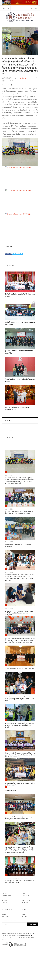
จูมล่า (3, 938)
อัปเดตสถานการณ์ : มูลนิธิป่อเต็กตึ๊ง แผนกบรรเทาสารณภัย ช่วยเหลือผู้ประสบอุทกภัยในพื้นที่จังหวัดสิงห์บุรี (19, 725)
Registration (25, 896)
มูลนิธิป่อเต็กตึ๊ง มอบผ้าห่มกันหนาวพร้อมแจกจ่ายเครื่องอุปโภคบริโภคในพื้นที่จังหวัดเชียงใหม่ (19, 513)
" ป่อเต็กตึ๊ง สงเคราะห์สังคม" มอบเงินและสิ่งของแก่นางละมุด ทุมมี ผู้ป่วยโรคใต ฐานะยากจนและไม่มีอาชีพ (19, 699)
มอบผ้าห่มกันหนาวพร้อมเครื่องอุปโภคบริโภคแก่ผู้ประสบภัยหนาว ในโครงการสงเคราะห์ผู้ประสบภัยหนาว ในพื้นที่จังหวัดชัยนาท (19, 881)
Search (24, 898)
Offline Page (25, 903)
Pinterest (24, 917)
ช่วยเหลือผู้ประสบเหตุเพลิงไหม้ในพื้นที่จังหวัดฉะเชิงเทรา (18, 545)
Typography (5, 917)
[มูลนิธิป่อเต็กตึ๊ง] (20, 17)
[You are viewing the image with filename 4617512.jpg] (21, 201)
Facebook (24, 912)
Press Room (5, 900)
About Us (4, 893)
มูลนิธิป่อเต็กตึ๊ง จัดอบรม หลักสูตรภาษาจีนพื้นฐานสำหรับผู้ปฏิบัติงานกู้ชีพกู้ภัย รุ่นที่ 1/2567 (19, 818)
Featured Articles (7, 910)
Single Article (6, 912)
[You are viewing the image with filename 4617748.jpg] (21, 224)
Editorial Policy (6, 896)
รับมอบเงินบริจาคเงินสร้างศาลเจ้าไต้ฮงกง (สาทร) (19, 668)
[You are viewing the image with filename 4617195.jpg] (21, 177)
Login (23, 893)
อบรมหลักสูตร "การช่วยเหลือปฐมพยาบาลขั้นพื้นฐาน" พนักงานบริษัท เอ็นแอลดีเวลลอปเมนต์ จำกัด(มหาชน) (19, 613)
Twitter (24, 910)
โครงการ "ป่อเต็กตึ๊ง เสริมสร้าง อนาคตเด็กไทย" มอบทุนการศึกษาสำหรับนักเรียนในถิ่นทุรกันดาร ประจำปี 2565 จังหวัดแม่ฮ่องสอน (20, 755)
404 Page (24, 905)
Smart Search (26, 900)
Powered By (17, 944)
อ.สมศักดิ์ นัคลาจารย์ (27, 935)
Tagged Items (5, 914)
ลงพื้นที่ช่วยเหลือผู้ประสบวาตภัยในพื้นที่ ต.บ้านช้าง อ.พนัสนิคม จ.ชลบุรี (20, 784)
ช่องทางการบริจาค (10, 791)
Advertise (4, 903)
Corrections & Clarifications (10, 898)
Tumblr (24, 914)
